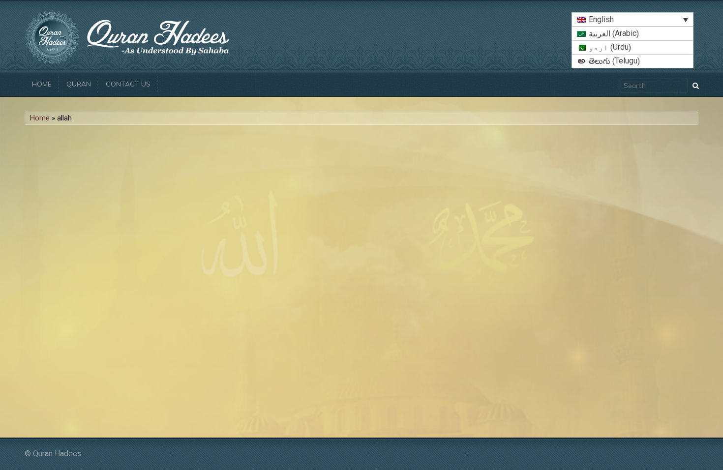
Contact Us (128, 84)
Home (42, 84)
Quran (78, 84)
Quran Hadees (57, 453)
